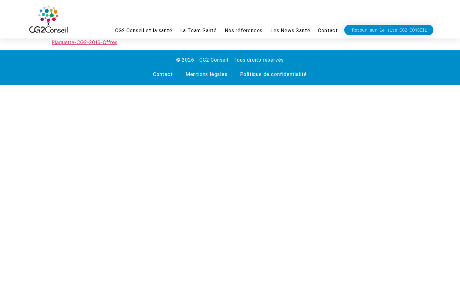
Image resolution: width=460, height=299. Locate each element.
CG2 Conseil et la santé (143, 30)
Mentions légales (206, 74)
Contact (328, 30)
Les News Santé (290, 30)
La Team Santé (198, 30)
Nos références (244, 30)
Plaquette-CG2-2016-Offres (84, 42)
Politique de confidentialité (273, 74)
